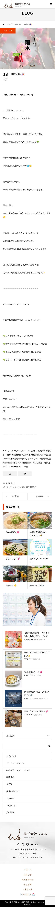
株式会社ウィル (13, 791)
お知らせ (27, 875)
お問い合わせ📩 (27, 894)
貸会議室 (10, 812)
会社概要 (27, 885)
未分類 (9, 784)
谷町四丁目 (11, 806)
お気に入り (8, 31)
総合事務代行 (27, 880)
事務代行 (25, 487)
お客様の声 (27, 889)
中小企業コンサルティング (18, 770)
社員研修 (10, 798)
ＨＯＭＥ (27, 870)
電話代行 (33, 487)
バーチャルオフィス (13, 487)
